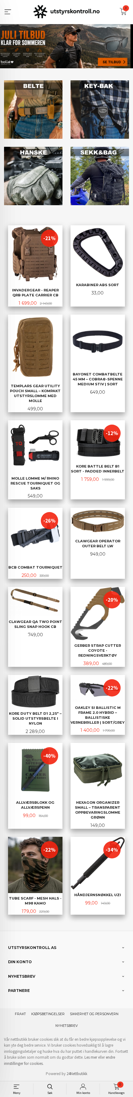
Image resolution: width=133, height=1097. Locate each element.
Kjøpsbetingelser (48, 1014)
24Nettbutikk (76, 1073)
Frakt (20, 1014)
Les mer (90, 1057)
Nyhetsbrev (66, 1026)
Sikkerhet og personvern (94, 1014)
